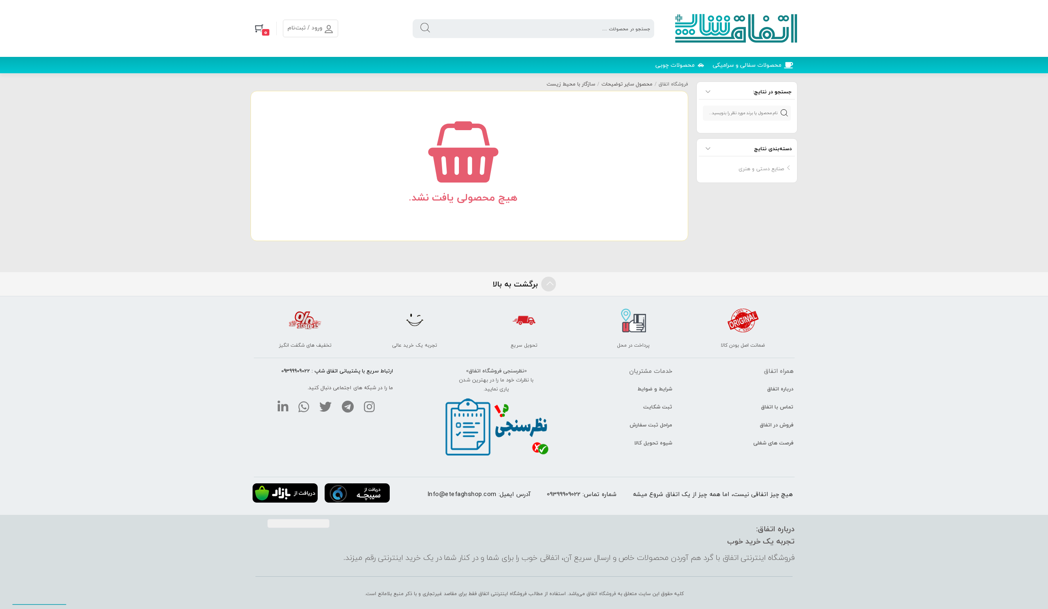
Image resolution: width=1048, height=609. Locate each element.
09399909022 (563, 494)
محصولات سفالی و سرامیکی (747, 65)
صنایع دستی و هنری (761, 168)
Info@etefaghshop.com (462, 494)
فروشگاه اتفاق (673, 84)
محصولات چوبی (675, 65)
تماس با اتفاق (777, 406)
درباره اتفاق (780, 388)
